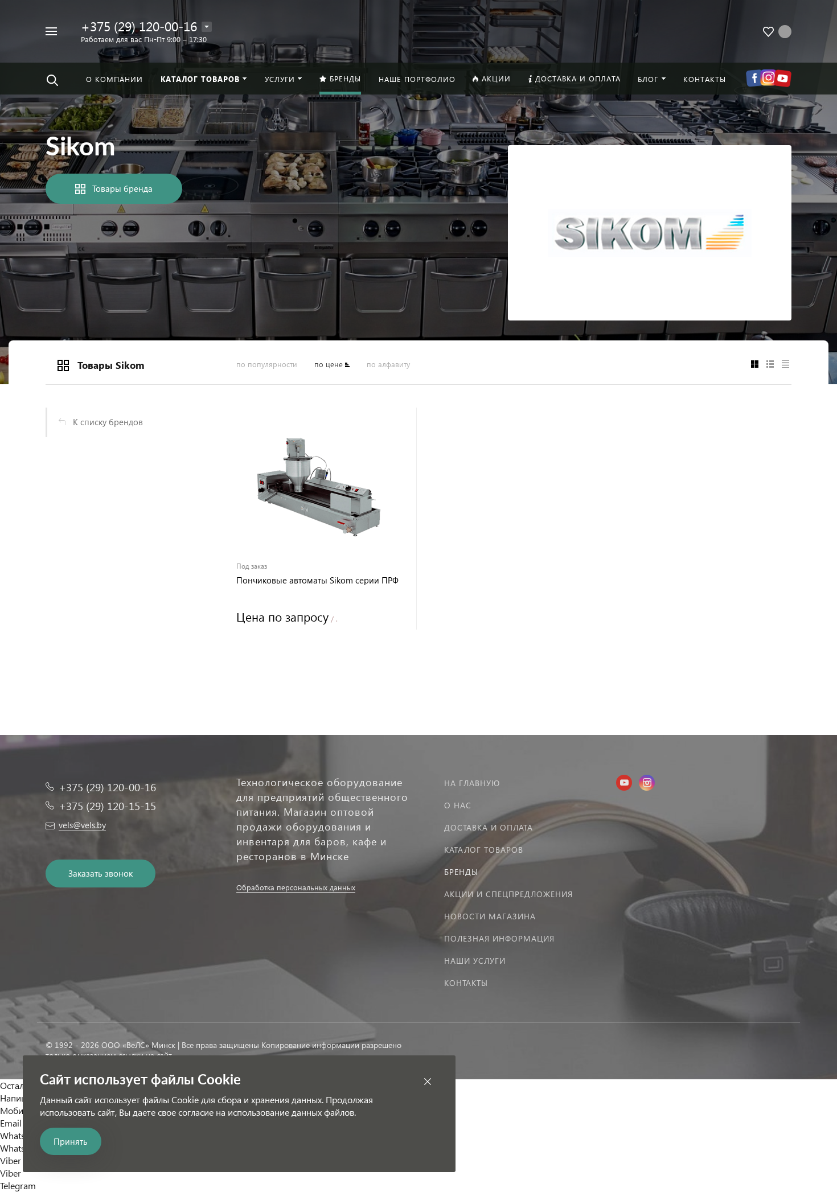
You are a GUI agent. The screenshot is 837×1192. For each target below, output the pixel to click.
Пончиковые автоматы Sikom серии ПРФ (317, 580)
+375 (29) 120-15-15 (107, 806)
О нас (457, 805)
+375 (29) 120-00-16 (139, 26)
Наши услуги (475, 960)
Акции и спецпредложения (508, 894)
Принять (71, 1141)
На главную (472, 783)
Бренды (461, 871)
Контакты (466, 982)
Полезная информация (499, 938)
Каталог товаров (483, 849)
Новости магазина (490, 916)
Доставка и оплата (488, 827)
